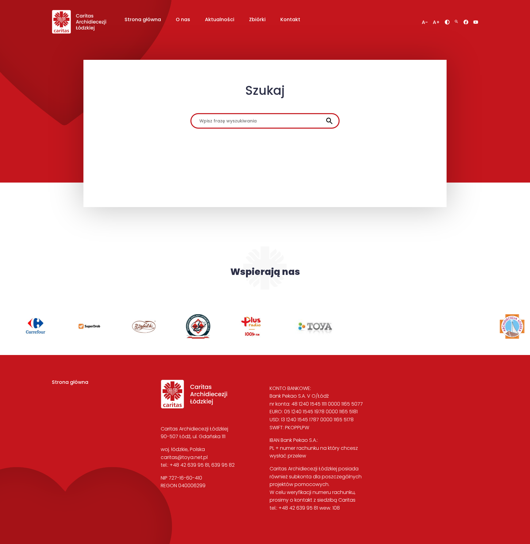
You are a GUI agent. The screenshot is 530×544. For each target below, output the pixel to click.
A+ (436, 22)
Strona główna (143, 19)
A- (425, 22)
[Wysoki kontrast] (447, 22)
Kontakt (290, 19)
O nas (183, 19)
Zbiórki (257, 19)
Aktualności (219, 19)
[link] (33, 337)
